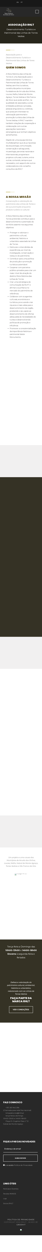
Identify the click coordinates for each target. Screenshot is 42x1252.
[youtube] (24, 4)
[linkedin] (17, 4)
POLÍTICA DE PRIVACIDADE (21, 1220)
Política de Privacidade (23, 1165)
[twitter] (21, 4)
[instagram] (28, 4)
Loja (5, 1199)
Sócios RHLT (8, 1203)
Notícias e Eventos (10, 1189)
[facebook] (13, 4)
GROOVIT (21, 1225)
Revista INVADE (9, 1194)
